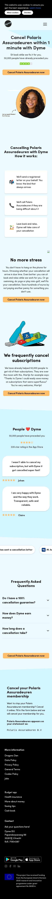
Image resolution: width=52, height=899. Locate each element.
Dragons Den (11, 755)
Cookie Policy (11, 773)
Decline (27, 12)
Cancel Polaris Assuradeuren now (26, 72)
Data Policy (10, 760)
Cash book (10, 810)
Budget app (11, 792)
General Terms (12, 769)
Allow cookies (12, 12)
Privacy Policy (12, 764)
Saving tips (10, 806)
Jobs (7, 778)
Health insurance (13, 796)
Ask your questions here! (17, 826)
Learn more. (35, 8)
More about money (15, 801)
